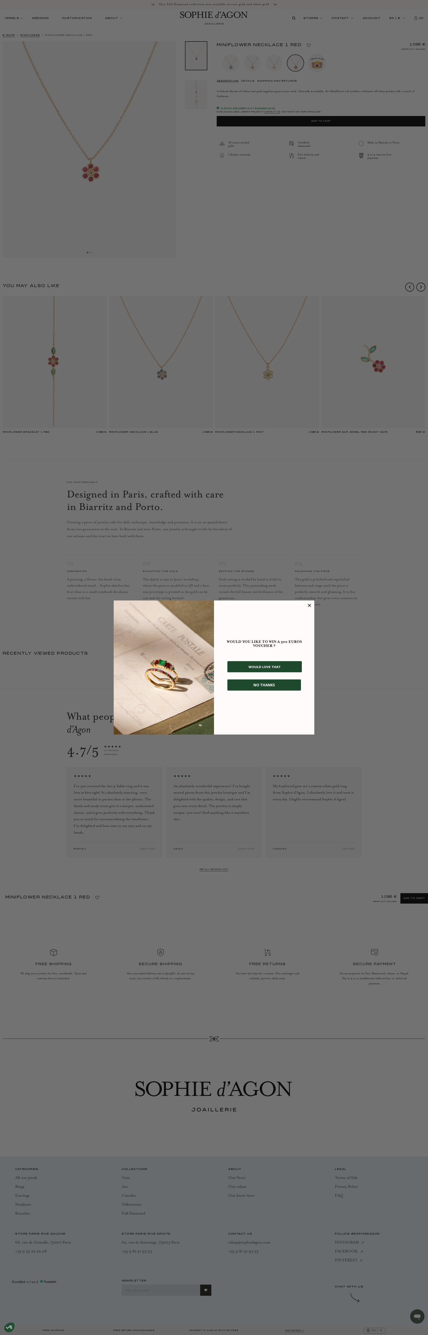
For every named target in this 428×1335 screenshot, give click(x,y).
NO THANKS (264, 685)
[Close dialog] (309, 605)
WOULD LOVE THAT (265, 666)
